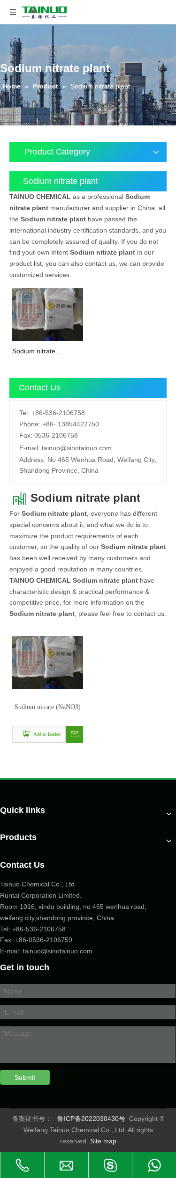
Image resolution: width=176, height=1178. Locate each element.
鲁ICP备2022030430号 (91, 1118)
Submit (25, 1077)
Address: (32, 459)
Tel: (24, 413)
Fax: (25, 435)
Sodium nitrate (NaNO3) (33, 351)
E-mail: (29, 448)
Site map (103, 1141)
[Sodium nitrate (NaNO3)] (47, 314)
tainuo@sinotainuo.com (77, 448)
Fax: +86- (14, 940)
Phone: (29, 424)
